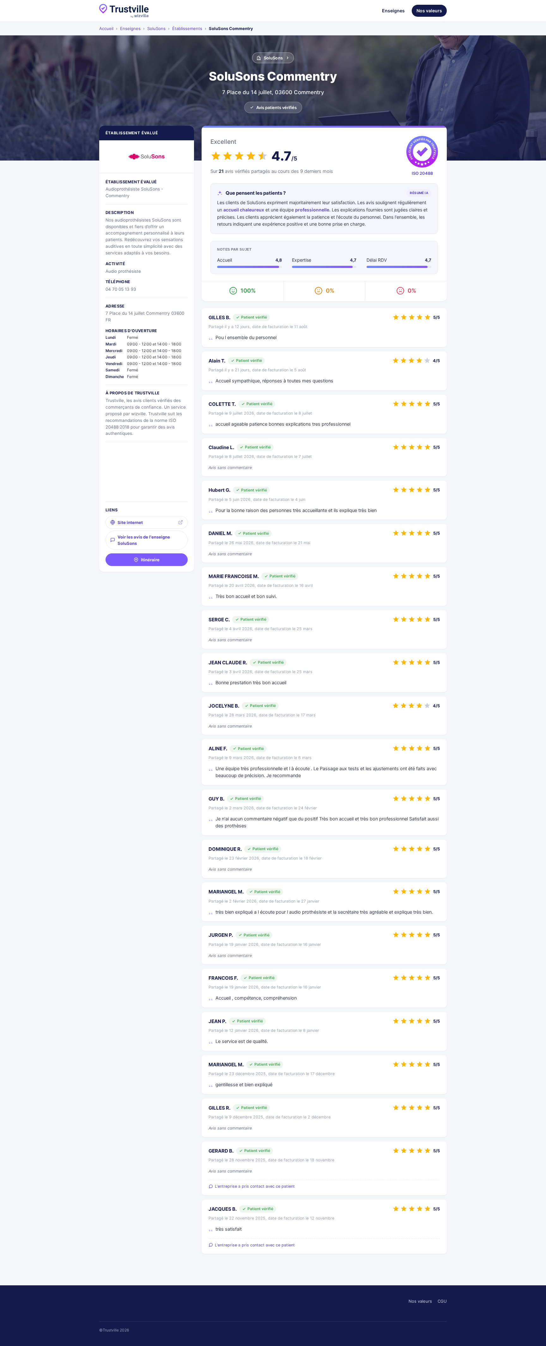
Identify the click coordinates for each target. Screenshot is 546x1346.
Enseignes (393, 10)
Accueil (106, 28)
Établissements (187, 28)
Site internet (130, 522)
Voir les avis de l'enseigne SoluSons (144, 540)
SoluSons (156, 28)
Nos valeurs (429, 10)
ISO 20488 (422, 173)
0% (330, 290)
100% (248, 290)
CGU (442, 1301)
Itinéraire (150, 559)
